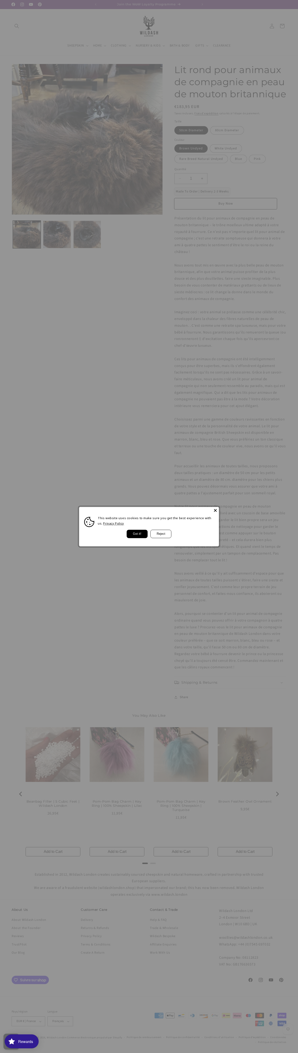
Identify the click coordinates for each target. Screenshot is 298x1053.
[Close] (215, 510)
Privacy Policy (113, 523)
